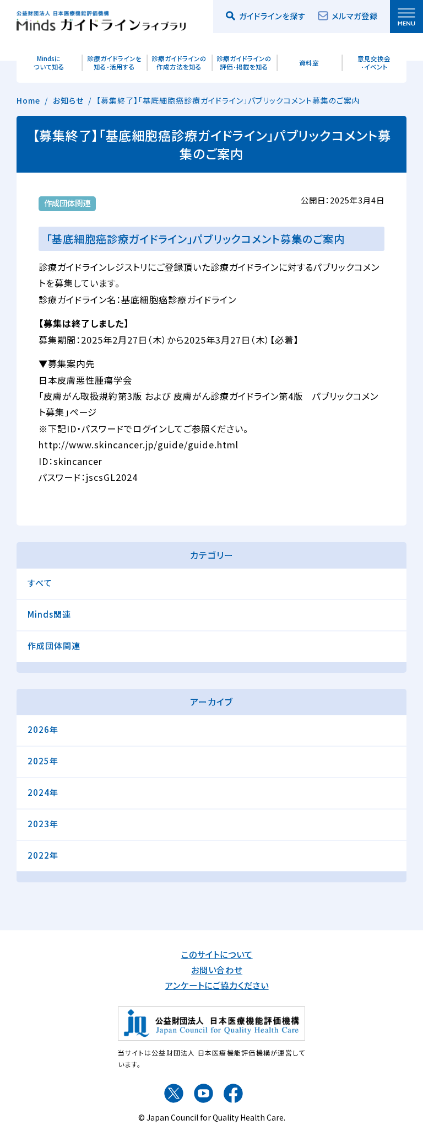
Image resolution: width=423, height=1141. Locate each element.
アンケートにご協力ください (217, 985)
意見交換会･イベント (374, 62)
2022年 (43, 855)
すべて (40, 582)
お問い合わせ (216, 969)
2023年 (43, 823)
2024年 (43, 792)
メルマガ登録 (355, 16)
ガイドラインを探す (272, 16)
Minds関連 (49, 614)
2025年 (43, 761)
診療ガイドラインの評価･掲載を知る (244, 62)
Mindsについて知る (49, 62)
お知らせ (68, 100)
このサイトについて (217, 954)
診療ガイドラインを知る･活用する (114, 62)
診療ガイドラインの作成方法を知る (179, 62)
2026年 (43, 729)
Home (28, 100)
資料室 (309, 62)
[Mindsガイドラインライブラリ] (101, 19)
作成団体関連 (54, 645)
